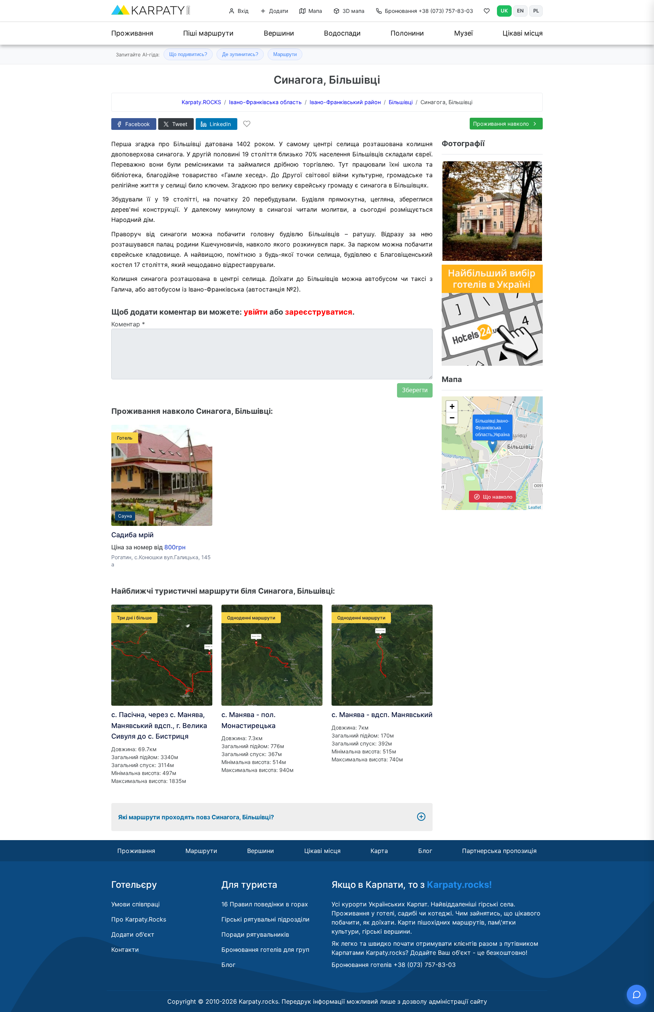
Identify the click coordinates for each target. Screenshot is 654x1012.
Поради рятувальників (255, 934)
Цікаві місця (523, 33)
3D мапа (352, 11)
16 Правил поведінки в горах (264, 904)
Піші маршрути (208, 33)
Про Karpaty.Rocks (138, 919)
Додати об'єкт (132, 934)
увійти (256, 312)
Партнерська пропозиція (499, 851)
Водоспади (342, 33)
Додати (278, 11)
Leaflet (534, 507)
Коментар (128, 324)
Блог (425, 851)
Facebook (137, 124)
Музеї (463, 33)
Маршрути (285, 54)
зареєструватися (318, 312)
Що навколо (496, 496)
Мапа (314, 11)
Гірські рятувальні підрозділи (265, 919)
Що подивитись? (188, 54)
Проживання (132, 33)
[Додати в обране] (247, 124)
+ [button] (452, 406)
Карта (379, 851)
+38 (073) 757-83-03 (429, 11)
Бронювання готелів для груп (265, 949)
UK (504, 11)
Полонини (407, 33)
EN (520, 11)
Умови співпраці (135, 904)
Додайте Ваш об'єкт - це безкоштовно (468, 952)
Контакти (125, 949)
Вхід (242, 11)
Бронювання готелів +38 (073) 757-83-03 (394, 964)
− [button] (452, 418)
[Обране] (487, 12)
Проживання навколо (501, 123)
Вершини (279, 33)
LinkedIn (219, 124)
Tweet (179, 124)
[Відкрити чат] (636, 994)
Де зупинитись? (240, 54)
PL (536, 11)
